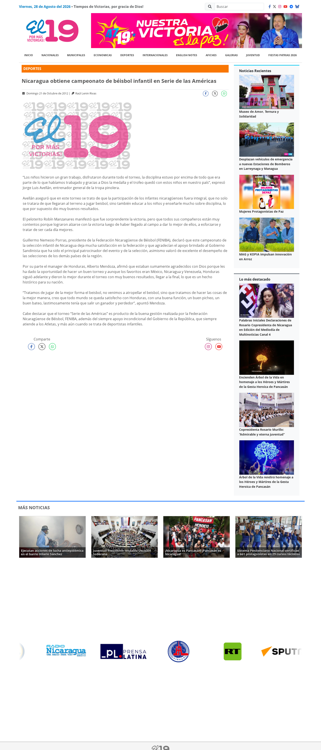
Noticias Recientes (255, 70)
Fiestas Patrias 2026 (282, 55)
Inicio (28, 55)
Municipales (76, 55)
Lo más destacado (254, 279)
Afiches (211, 55)
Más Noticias (34, 507)
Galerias (231, 55)
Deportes (127, 55)
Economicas (103, 55)
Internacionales (155, 55)
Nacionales (50, 55)
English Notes (186, 55)
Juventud (253, 55)
